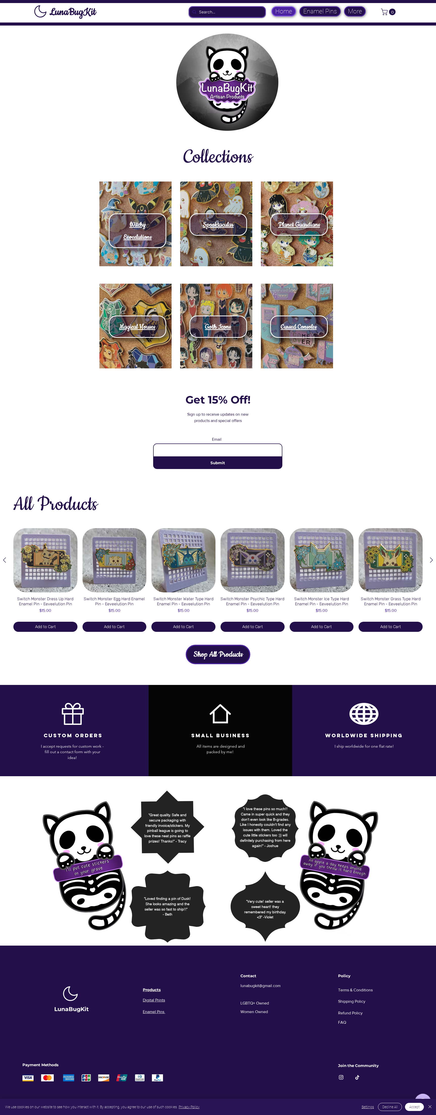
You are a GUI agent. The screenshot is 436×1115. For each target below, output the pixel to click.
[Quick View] (45, 560)
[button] (389, 12)
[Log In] (373, 11)
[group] (218, 580)
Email (217, 439)
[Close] (430, 1107)
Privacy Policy (189, 1107)
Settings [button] (368, 1107)
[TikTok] (357, 1077)
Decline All (390, 1107)
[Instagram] (341, 1077)
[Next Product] (431, 560)
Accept (414, 1107)
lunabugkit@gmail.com (260, 986)
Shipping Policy (351, 1001)
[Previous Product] (4, 560)
